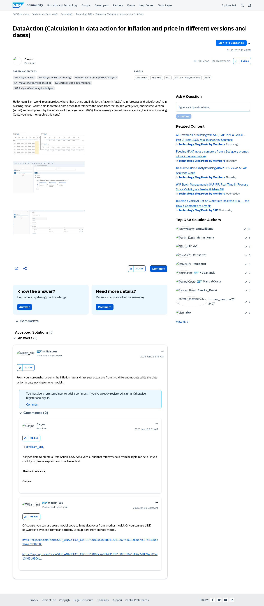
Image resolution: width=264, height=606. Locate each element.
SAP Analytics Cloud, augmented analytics (96, 77)
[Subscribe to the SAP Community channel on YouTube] (225, 599)
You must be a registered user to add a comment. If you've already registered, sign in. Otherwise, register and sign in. (86, 395)
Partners (118, 5)
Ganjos (29, 59)
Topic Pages (165, 5)
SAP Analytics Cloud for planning (54, 77)
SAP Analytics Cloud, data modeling (73, 83)
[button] (236, 61)
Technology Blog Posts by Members (202, 144)
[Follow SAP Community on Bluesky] (219, 599)
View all (181, 321)
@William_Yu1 (34, 446)
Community (34, 5)
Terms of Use (48, 600)
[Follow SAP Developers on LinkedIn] (232, 599)
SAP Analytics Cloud (24, 77)
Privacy (34, 600)
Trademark (102, 600)
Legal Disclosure (83, 600)
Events (131, 5)
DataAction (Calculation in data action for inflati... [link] (120, 14)
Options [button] (248, 43)
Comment (158, 268)
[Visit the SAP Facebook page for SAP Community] (212, 599)
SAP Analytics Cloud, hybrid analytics (32, 83)
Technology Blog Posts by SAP (198, 210)
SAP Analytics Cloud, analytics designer (33, 88)
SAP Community (21, 14)
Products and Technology (62, 5)
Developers (102, 5)
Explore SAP (229, 5)
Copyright (65, 600)
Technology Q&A (84, 14)
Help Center (147, 5)
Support (117, 600)
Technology (67, 14)
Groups (86, 5)
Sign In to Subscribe (231, 42)
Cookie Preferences (137, 600)
